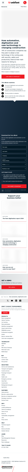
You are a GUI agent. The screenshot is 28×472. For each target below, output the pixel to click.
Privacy (3, 405)
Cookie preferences (6, 407)
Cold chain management (7, 338)
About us (3, 413)
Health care (4, 377)
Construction (4, 383)
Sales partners (5, 392)
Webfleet (3, 343)
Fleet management (6, 318)
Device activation (5, 428)
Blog (2, 436)
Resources (6, 296)
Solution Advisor (5, 430)
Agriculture (4, 387)
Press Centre (4, 419)
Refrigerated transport (6, 385)
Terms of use (4, 411)
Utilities (3, 375)
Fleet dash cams (5, 349)
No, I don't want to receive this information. (13, 181)
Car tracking (4, 322)
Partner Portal (4, 400)
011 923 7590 (4, 447)
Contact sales (4, 359)
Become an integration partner (8, 396)
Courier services (5, 370)
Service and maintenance (7, 366)
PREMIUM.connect (6, 330)
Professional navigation (7, 332)
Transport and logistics (7, 368)
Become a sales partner (7, 394)
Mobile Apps (4, 351)
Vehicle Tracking (5, 320)
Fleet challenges (5, 442)
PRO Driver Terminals (6, 347)
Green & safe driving (6, 328)
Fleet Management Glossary (8, 438)
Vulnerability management (7, 415)
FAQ (2, 426)
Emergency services (6, 379)
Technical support (5, 424)
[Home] (2, 296)
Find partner (4, 361)
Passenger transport (6, 372)
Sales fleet (4, 381)
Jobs (2, 417)
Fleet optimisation (5, 324)
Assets (3, 334)
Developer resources (6, 398)
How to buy (4, 357)
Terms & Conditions (6, 409)
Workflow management (7, 326)
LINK (2, 345)
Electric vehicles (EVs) (6, 336)
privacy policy (23, 189)
